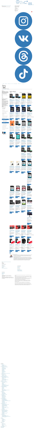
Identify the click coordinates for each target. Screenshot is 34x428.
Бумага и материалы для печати (5, 385)
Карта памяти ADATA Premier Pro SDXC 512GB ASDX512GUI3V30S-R (17, 140)
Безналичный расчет (4, 424)
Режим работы (3, 419)
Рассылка (3, 274)
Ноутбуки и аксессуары (4, 374)
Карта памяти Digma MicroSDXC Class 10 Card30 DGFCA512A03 (17, 167)
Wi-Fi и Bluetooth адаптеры (4, 399)
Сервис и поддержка (15, 83)
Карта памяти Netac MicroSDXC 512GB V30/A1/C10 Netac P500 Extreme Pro (23, 231)
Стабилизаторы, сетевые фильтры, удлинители (6, 416)
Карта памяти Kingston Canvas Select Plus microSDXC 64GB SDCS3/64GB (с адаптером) (12, 206)
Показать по (28, 92)
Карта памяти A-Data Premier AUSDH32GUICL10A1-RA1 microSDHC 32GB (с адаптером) (12, 100)
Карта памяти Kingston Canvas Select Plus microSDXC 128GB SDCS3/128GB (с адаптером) (29, 192)
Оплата (12, 83)
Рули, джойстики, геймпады (4, 394)
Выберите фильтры (6, 105)
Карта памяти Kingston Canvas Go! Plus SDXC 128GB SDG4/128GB (23, 167)
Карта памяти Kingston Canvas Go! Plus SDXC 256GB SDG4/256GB (29, 179)
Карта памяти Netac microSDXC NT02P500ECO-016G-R (17, 245)
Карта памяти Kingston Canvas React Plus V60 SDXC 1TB (17, 192)
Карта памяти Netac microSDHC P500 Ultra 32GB (12, 231)
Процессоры (3, 367)
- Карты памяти (3, 122)
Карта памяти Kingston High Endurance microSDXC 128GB (29, 206)
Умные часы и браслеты (4, 379)
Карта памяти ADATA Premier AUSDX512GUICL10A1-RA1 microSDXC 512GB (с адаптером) (12, 127)
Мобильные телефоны (4, 377)
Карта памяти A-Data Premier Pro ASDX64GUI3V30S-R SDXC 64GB (23, 113)
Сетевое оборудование (3, 398)
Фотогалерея (3, 421)
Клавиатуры (3, 388)
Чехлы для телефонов (4, 380)
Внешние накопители (4, 396)
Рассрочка (3, 425)
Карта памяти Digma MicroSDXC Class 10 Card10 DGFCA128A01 (12, 167)
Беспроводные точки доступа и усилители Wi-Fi (6, 400)
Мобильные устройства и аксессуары (4, 113)
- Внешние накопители (4, 121)
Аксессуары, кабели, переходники (5, 410)
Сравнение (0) (15, 92)
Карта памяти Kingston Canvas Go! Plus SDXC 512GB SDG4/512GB (12, 192)
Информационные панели (4, 405)
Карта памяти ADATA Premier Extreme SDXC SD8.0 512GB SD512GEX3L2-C (29, 127)
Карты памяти (8, 89)
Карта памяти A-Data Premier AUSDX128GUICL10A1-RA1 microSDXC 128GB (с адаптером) (18, 100)
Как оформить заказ (3, 266)
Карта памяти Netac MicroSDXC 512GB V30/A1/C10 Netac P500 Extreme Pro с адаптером (29, 231)
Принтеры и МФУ (3, 382)
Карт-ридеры (3, 412)
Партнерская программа (19, 270)
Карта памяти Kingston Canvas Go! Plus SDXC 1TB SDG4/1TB (29, 167)
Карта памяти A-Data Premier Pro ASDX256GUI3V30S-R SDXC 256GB (17, 113)
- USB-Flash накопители (4, 120)
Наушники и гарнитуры (4, 390)
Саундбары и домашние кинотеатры (5, 407)
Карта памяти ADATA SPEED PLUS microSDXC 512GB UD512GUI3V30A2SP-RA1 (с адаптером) (23, 154)
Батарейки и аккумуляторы (4, 411)
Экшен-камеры (3, 409)
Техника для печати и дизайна (3, 381)
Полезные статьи (19, 83)
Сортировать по (21, 92)
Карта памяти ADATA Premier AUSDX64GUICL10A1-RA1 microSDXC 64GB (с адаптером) (17, 127)
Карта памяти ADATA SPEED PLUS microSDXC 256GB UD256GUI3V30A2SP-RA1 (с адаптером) (29, 140)
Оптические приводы (4, 371)
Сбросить (3, 105)
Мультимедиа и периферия (4, 386)
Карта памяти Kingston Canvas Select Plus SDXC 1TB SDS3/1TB (23, 206)
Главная (3, 83)
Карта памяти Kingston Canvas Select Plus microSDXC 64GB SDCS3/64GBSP (17, 206)
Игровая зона (3, 118)
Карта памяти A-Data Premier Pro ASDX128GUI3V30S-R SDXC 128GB (12, 113)
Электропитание (3, 129)
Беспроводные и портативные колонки (5, 404)
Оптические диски (3, 397)
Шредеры (3, 383)
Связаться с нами (18, 266)
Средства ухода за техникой (4, 413)
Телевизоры (3, 408)
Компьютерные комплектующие (4, 366)
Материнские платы (4, 368)
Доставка (2, 267)
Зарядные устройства (4, 415)
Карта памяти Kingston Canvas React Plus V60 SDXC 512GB (23, 192)
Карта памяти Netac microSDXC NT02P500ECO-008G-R (12, 245)
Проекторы (3, 406)
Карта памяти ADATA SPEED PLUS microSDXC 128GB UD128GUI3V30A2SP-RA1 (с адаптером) (23, 140)
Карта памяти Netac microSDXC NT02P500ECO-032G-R (23, 245)
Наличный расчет (3, 423)
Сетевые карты (3, 402)
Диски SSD (3, 369)
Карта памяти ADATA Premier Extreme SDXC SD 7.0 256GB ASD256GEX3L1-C (23, 127)
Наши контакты (23, 83)
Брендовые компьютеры (4, 365)
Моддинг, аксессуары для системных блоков (6, 373)
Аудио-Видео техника (3, 403)
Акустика (3, 387)
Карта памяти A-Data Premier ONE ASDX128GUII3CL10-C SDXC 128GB (23, 100)
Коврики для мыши (3, 389)
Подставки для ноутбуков (4, 375)
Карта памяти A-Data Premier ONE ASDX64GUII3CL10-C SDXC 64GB (29, 100)
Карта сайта (18, 267)
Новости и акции (9, 83)
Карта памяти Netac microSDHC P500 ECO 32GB (29, 218)
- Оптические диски (4, 123)
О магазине (6, 83)
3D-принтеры (3, 384)
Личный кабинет (3, 272)
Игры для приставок (4, 393)
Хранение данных (4, 89)
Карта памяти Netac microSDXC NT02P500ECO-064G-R (29, 245)
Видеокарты (3, 370)
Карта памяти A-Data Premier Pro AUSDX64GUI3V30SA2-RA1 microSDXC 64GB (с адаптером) (29, 113)
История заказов (3, 273)
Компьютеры (3, 364)
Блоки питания (3, 372)
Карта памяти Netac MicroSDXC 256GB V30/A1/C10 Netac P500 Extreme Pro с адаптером (17, 231)
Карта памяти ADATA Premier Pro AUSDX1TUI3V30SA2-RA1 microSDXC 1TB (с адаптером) (12, 140)
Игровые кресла (3, 392)
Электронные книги (3, 378)
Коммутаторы (3, 401)
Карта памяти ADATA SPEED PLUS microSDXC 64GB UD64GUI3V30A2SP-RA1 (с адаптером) (29, 154)
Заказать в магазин (11, 105)
